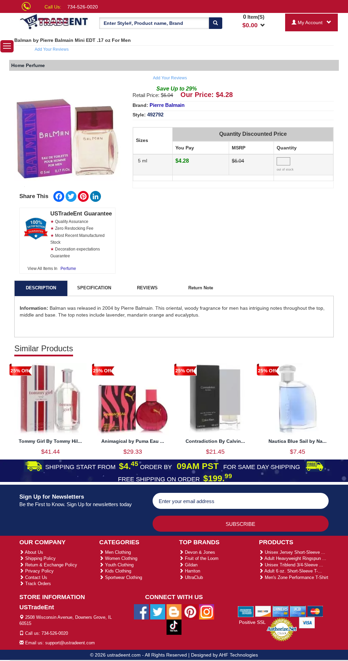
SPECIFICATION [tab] (94, 287)
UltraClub (193, 577)
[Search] (215, 23)
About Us (33, 552)
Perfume (68, 268)
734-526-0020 (82, 7)
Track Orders (37, 583)
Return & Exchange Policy (50, 564)
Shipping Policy (40, 558)
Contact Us (35, 577)
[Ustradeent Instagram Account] (206, 611)
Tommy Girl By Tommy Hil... (50, 441)
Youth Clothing (119, 564)
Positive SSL (252, 622)
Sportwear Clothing (123, 577)
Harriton (192, 571)
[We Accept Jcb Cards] (298, 611)
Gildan (190, 564)
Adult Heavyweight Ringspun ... (294, 558)
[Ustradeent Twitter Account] (157, 611)
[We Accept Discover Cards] (263, 611)
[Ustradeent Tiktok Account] (174, 626)
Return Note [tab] (200, 287)
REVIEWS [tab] (147, 287)
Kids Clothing (117, 571)
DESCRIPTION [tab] (41, 287)
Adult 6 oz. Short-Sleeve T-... (292, 571)
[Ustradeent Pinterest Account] (190, 611)
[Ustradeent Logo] (54, 21)
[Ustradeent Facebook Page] (141, 611)
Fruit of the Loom (201, 558)
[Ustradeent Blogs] (174, 611)
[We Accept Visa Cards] (307, 622)
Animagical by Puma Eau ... (132, 441)
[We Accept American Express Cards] (246, 611)
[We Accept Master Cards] (315, 611)
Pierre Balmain (167, 105)
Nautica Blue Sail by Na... (297, 441)
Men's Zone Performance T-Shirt (295, 577)
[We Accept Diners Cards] (281, 611)
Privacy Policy (39, 571)
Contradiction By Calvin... (215, 441)
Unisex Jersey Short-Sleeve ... (294, 552)
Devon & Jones (199, 552)
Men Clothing (117, 552)
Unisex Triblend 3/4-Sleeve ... (293, 564)
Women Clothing (120, 558)
